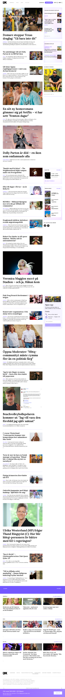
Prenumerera (49, 2)
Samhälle (12, 2)
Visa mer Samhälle (57, 596)
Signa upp (58, 692)
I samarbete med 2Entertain (48, 47)
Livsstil (46, 25)
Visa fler (46, 36)
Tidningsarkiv (37, 672)
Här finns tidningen (46, 672)
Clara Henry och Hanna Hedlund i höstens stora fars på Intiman (50, 51)
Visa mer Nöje (58, 619)
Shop (22, 2)
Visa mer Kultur (57, 641)
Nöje (17, 2)
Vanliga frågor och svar (27, 672)
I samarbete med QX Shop (50, 55)
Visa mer (58, 170)
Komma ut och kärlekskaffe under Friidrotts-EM (49, 30)
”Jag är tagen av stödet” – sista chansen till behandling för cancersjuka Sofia (50, 21)
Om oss (18, 672)
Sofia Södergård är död (50, 13)
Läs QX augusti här (48, 94)
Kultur (46, 15)
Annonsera (12, 672)
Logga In (41, 2)
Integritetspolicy (57, 672)
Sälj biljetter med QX (49, 180)
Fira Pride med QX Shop (50, 56)
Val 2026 (27, 2)
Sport (45, 32)
